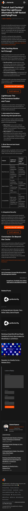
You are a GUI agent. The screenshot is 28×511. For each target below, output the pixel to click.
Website (7, 401)
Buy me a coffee (17, 494)
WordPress (9, 18)
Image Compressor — (13, 502)
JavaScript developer (14, 426)
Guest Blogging (6, 494)
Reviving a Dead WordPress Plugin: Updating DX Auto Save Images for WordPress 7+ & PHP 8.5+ (12, 336)
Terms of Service (14, 487)
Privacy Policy (5, 487)
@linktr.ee (12, 497)
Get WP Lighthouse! (14, 91)
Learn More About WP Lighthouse (14, 86)
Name (6, 390)
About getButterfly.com (8, 492)
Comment (8, 374)
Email (6, 395)
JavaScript (15, 490)
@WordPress (5, 497)
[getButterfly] (4, 481)
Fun (19, 492)
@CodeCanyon (19, 497)
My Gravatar (5, 499)
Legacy (21, 490)
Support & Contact (7, 490)
